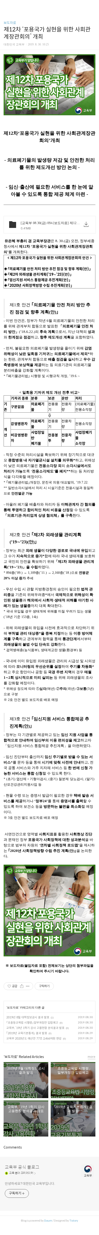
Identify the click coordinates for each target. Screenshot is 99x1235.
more (91, 1057)
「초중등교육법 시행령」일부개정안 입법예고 (32, 1022)
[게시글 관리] (28, 986)
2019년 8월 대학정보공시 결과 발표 (27, 1017)
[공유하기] (22, 986)
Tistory (73, 1220)
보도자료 (10, 23)
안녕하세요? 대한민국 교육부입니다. (30, 1183)
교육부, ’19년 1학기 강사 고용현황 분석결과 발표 (35, 1028)
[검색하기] (93, 5)
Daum (48, 1220)
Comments (13, 1147)
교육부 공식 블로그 (22, 1167)
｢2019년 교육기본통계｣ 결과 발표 (26, 1033)
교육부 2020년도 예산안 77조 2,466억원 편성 (34, 1038)
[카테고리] (6, 5)
